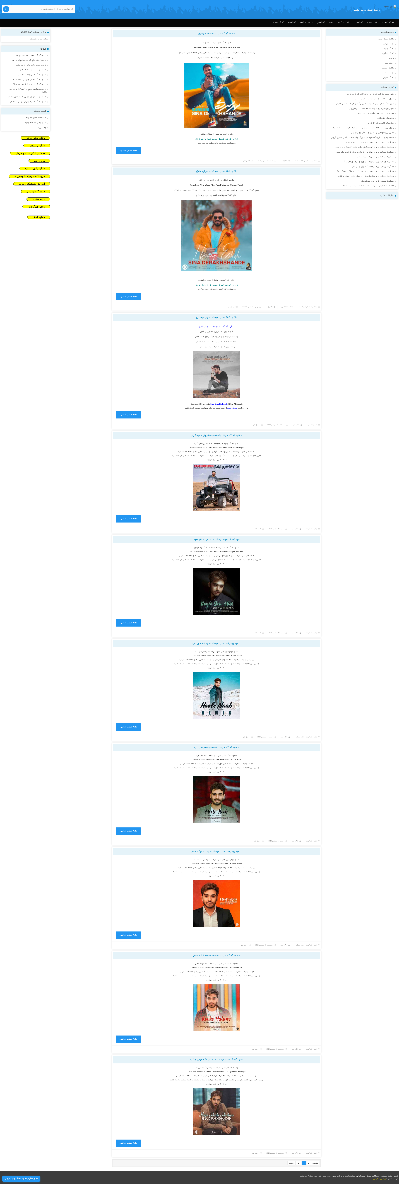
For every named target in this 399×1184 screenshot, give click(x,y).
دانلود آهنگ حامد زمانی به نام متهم (31, 65)
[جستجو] (6, 9)
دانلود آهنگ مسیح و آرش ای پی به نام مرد (27, 101)
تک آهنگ (314, 425)
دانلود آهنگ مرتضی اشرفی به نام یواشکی (28, 84)
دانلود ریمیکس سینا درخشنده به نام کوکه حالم (216, 851)
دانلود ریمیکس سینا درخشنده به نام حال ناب (216, 643)
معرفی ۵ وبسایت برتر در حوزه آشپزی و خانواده (374, 157)
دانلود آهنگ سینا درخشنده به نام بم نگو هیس (216, 539)
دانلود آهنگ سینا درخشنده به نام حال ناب (216, 747)
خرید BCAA (38, 199)
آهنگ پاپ (321, 22)
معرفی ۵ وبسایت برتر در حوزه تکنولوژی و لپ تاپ (373, 166)
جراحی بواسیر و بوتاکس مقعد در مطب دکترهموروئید (371, 108)
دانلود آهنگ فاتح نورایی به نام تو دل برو (29, 60)
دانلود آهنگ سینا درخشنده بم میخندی (216, 317)
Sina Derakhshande (223, 47)
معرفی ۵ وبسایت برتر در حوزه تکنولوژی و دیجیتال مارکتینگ (368, 161)
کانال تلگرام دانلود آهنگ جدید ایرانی (21, 1178)
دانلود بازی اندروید (35, 168)
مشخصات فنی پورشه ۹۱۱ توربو (381, 123)
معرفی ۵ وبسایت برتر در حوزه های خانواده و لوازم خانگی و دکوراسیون (364, 152)
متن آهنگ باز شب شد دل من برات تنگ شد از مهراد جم (370, 94)
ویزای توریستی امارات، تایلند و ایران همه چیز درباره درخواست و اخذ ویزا (363, 127)
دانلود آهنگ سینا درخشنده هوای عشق (216, 171)
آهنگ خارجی (278, 22)
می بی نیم (39, 160)
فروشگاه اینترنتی (35, 191)
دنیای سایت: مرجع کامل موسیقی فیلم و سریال (374, 98)
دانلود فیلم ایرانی (35, 137)
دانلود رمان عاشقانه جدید (35, 122)
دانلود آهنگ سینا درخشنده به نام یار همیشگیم (216, 435)
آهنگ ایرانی (372, 22)
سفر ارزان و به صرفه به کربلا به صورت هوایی (375, 113)
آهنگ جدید (358, 22)
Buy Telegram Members (36, 118)
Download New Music (198, 447)
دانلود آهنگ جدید (389, 22)
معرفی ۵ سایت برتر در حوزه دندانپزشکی (377, 181)
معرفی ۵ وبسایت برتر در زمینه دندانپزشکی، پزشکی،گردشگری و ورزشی (365, 147)
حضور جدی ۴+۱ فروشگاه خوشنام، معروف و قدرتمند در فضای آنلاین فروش (362, 137)
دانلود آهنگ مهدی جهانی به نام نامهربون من (26, 96)
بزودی (331, 22)
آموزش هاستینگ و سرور (32, 183)
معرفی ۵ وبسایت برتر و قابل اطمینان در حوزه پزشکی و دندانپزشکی (366, 176)
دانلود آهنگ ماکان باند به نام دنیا (32, 74)
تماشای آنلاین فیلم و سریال (30, 153)
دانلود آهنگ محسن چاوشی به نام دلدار (29, 79)
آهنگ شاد (292, 22)
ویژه (281, 307)
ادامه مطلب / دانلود (128, 150)
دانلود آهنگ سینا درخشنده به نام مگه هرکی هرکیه (216, 1059)
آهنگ (315, 161)
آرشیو (315, 529)
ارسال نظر (246, 161)
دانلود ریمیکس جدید (229, 651)
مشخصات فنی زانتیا (385, 118)
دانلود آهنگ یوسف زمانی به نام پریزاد (30, 55)
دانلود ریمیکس (306, 22)
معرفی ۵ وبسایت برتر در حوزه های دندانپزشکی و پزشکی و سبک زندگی (364, 171)
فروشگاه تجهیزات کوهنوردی (29, 176)
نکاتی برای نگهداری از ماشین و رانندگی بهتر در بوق (372, 132)
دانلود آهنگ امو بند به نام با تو (33, 69)
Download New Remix (201, 655)
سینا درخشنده (235, 52)
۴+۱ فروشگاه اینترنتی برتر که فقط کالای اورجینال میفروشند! (368, 186)
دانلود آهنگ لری (36, 206)
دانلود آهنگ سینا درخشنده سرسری (216, 33)
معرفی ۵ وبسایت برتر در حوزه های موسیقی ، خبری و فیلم (369, 142)
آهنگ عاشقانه (288, 307)
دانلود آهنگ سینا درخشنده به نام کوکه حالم (216, 955)
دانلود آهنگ (252, 52)
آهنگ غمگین (343, 22)
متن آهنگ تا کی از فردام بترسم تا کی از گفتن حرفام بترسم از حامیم (365, 103)
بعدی (291, 1163)
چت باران (42, 127)
